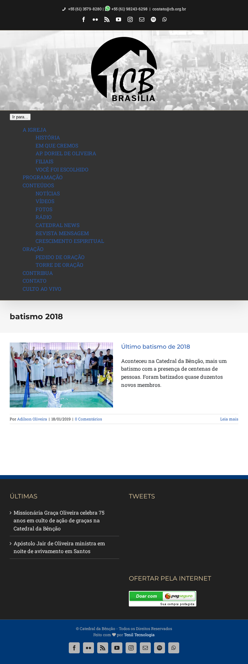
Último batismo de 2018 (155, 346)
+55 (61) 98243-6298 (129, 8)
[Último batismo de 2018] (61, 375)
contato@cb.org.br (169, 8)
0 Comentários (88, 418)
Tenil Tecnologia (139, 634)
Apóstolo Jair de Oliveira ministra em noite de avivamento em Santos (59, 547)
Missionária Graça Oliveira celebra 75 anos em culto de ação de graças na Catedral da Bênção (59, 520)
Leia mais (229, 418)
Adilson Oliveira (32, 418)
